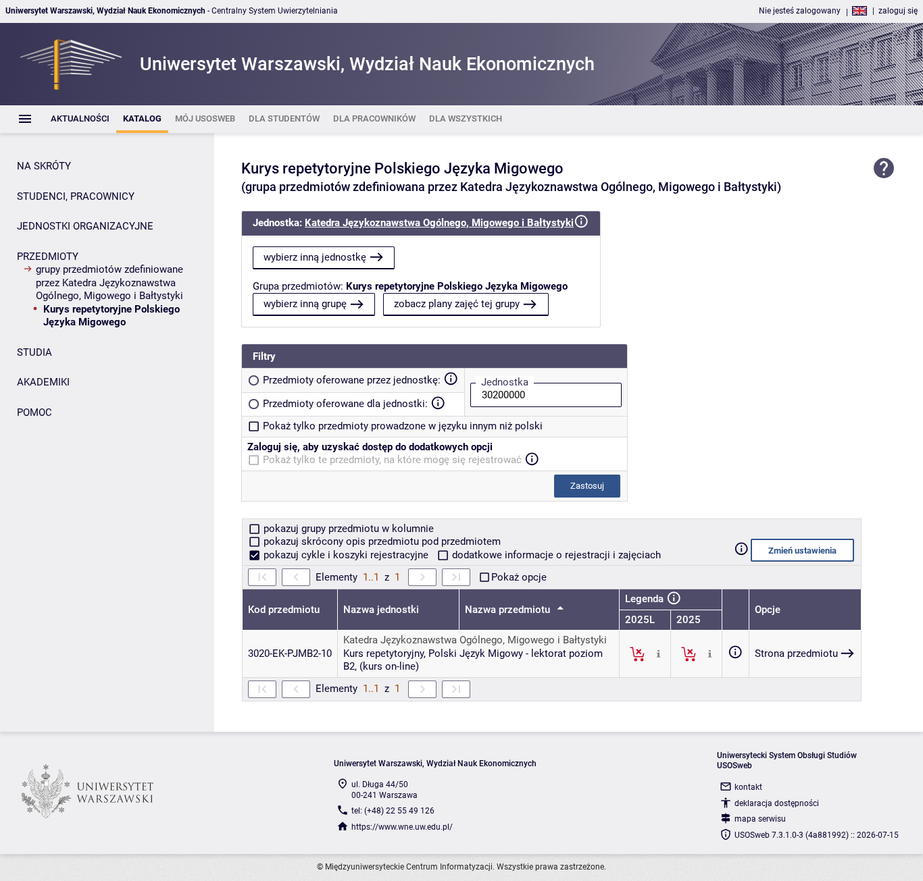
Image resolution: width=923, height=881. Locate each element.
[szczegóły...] (658, 653)
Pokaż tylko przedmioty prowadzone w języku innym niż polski (403, 426)
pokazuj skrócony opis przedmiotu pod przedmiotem (381, 541)
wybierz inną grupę (305, 304)
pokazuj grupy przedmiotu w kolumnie (347, 529)
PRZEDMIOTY (47, 256)
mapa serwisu (760, 819)
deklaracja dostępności (776, 803)
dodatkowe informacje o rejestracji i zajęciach (555, 555)
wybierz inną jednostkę (315, 257)
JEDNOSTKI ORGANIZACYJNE (85, 226)
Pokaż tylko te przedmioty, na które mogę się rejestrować (392, 460)
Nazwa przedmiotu (509, 610)
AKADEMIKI (43, 382)
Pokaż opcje (519, 577)
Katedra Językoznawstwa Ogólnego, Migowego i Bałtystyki (439, 223)
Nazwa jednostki (381, 610)
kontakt (748, 787)
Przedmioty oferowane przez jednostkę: (351, 380)
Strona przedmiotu (796, 653)
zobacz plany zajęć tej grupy (457, 304)
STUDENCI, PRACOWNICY (75, 196)
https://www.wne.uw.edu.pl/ (402, 827)
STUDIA (34, 352)
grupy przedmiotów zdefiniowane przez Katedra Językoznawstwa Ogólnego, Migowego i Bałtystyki (109, 282)
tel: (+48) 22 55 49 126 (392, 811)
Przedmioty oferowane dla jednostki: (345, 404)
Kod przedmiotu (284, 610)
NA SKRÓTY (44, 166)
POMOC (34, 412)
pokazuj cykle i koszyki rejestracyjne (346, 555)
